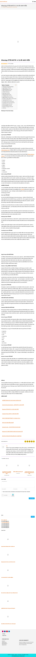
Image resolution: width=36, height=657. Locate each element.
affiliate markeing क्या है (5, 150)
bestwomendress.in (4, 643)
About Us (16, 654)
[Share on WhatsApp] (34, 441)
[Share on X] (25, 441)
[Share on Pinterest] (29, 441)
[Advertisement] (18, 18)
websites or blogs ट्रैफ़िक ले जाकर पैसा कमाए (9, 98)
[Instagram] (3, 631)
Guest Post (4, 635)
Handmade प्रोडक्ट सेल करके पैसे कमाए (8, 102)
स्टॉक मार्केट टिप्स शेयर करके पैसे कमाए (8, 101)
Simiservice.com (4, 642)
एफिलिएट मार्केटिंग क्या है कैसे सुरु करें (18, 471)
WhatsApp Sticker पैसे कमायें (7, 94)
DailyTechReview (3, 1)
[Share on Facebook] (27, 441)
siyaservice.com (4, 644)
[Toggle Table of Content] (15, 85)
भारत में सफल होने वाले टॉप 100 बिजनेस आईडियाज (7, 577)
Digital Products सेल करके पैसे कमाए (8, 97)
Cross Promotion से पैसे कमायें (7, 105)
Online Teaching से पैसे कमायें (7, 90)
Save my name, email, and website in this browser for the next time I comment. (16, 491)
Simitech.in (3, 641)
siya (7, 445)
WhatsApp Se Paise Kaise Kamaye (8, 86)
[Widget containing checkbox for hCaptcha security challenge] (8, 495)
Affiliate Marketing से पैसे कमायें (7, 89)
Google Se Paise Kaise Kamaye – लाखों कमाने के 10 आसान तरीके (13, 404)
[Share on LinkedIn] (32, 441)
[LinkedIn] (5, 631)
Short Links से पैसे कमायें (6, 93)
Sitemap (3, 633)
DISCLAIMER (24, 654)
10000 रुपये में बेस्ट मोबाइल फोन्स (5, 522)
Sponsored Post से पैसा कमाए (7, 100)
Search (2, 515)
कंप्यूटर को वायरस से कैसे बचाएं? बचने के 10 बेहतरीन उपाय (8, 546)
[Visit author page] (3, 446)
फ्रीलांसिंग (22, 189)
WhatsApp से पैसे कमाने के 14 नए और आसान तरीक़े (10, 409)
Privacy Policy (19, 654)
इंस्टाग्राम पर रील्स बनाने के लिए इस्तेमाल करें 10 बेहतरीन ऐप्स (11, 436)
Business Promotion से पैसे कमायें (8, 106)
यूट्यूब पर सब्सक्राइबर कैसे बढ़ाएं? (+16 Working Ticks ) (11, 418)
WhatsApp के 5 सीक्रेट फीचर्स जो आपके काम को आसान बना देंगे (12, 431)
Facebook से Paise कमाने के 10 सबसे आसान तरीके (10, 413)
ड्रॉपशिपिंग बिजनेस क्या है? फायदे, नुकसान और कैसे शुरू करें (11, 400)
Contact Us (12, 654)
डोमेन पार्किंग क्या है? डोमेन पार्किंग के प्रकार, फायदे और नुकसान (8, 623)
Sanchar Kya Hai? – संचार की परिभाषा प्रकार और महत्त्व (11, 427)
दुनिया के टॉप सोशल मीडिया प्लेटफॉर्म (8, 422)
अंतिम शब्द (4, 108)
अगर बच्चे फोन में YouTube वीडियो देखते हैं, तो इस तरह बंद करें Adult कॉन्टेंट (6, 472)
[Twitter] (9, 631)
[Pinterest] (7, 631)
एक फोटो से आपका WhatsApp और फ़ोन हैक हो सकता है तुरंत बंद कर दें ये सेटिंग (29, 472)
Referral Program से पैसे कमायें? (7, 104)
